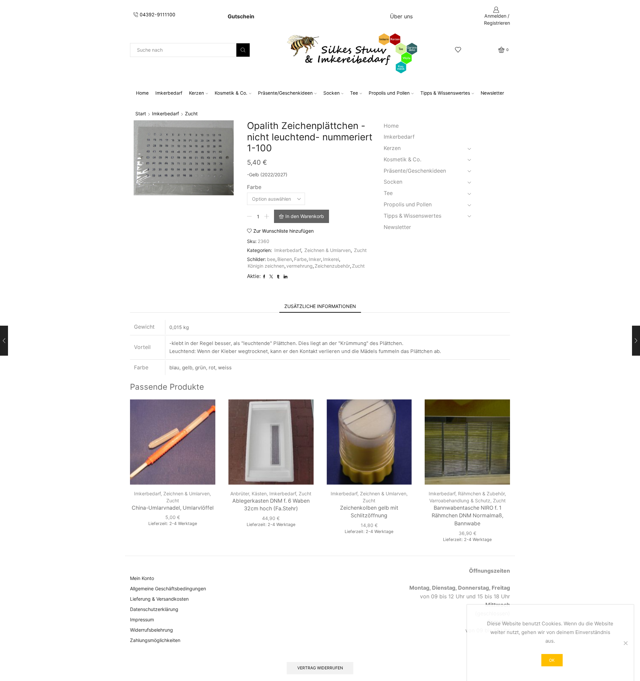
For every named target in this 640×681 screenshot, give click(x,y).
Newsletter (492, 93)
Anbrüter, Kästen (248, 493)
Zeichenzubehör (332, 266)
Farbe (254, 187)
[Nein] (625, 643)
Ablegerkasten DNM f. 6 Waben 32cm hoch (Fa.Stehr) (271, 505)
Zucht (191, 113)
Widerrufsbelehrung (151, 630)
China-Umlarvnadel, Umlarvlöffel (173, 508)
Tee (354, 93)
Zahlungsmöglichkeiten (155, 640)
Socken (331, 93)
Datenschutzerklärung (154, 609)
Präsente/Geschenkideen (285, 93)
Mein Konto (142, 578)
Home (142, 93)
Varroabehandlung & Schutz (459, 500)
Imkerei (331, 259)
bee (271, 259)
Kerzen (196, 93)
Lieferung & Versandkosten (159, 599)
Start (140, 113)
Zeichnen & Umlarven (327, 250)
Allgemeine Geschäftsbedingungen (168, 588)
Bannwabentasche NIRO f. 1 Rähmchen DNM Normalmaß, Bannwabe (467, 516)
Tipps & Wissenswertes (445, 93)
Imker (315, 259)
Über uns (401, 16)
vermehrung (299, 266)
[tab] (320, 306)
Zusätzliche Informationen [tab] (320, 306)
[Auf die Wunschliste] (204, 413)
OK (552, 660)
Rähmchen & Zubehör (481, 493)
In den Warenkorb (304, 216)
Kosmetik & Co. (231, 93)
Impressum (142, 619)
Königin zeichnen (266, 266)
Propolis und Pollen (389, 93)
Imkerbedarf (168, 93)
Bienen (284, 259)
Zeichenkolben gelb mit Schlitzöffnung (369, 512)
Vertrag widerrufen (320, 667)
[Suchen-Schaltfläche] (243, 50)
